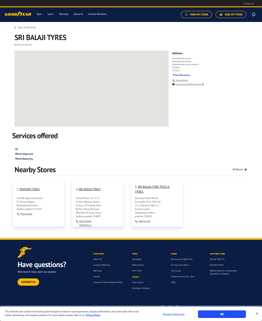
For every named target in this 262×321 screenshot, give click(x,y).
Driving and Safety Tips (182, 259)
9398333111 (85, 225)
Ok (222, 314)
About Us (97, 259)
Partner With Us (217, 259)
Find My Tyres (233, 14)
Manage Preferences (174, 314)
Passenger (137, 259)
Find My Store (198, 14)
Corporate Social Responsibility (107, 282)
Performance (138, 265)
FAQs (173, 282)
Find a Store (137, 282)
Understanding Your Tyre (182, 276)
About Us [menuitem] (78, 14)
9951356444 (26, 214)
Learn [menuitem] (50, 14)
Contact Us (28, 282)
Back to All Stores (27, 27)
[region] (131, 314)
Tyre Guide (176, 270)
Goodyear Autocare (141, 288)
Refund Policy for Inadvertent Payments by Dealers (223, 272)
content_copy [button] (203, 84)
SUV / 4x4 (136, 270)
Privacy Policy (93, 315)
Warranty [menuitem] (63, 14)
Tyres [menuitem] (39, 14)
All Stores (238, 169)
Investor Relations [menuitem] (97, 14)
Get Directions (182, 75)
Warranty (97, 270)
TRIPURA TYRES (29, 189)
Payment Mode (217, 265)
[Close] (257, 313)
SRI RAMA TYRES (89, 189)
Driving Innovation (180, 265)
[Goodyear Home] (18, 14)
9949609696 (182, 80)
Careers (96, 276)
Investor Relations (101, 265)
